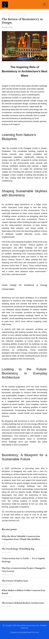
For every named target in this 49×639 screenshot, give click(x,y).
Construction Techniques (16, 13)
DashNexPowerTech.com (29, 632)
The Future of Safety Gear (15, 580)
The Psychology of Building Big (18, 549)
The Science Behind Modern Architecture (23, 603)
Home (4, 13)
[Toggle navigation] (44, 4)
